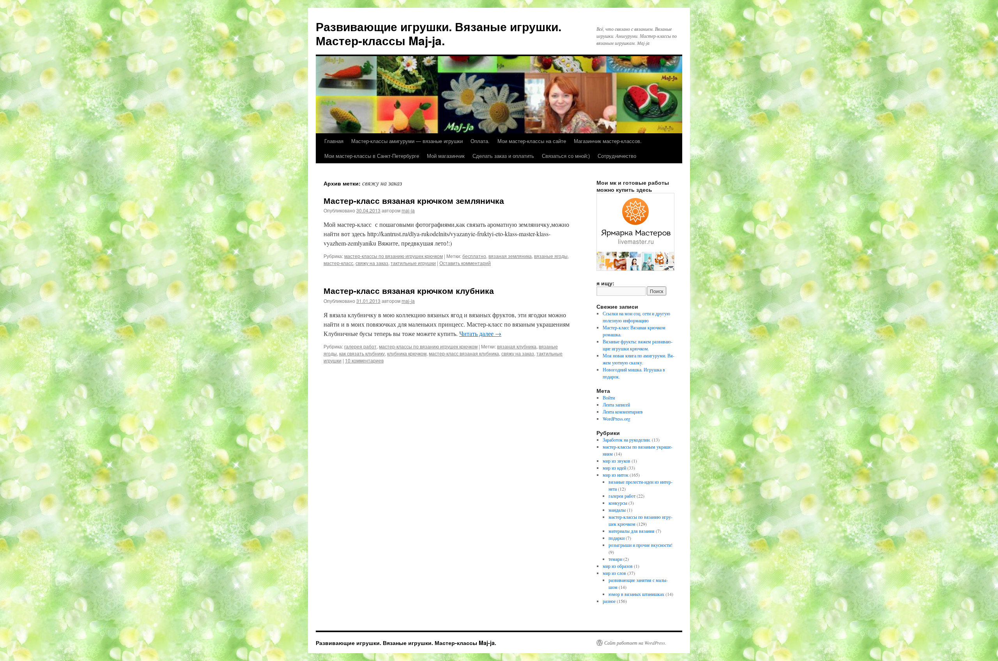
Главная (333, 141)
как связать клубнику (362, 353)
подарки (617, 538)
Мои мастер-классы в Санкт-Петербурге (371, 155)
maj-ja (408, 210)
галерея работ (360, 346)
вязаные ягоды (551, 256)
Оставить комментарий (465, 263)
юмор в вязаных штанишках (636, 594)
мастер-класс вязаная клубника (464, 353)
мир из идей (614, 468)
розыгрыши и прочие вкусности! (640, 545)
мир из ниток (615, 475)
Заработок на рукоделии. (627, 440)
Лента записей (616, 404)
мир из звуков (616, 461)
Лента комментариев (623, 411)
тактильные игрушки (413, 263)
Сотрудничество (617, 155)
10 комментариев (364, 360)
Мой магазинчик (446, 155)
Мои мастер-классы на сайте (531, 141)
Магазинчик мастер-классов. (608, 141)
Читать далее (480, 333)
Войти (609, 397)
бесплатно (474, 256)
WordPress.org (616, 418)
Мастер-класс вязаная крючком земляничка (414, 200)
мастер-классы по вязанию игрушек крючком (393, 256)
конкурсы (618, 503)
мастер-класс (338, 263)
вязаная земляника (510, 256)
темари (615, 559)
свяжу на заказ (372, 263)
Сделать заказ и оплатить (503, 155)
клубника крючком (406, 353)
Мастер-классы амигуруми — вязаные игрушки (407, 141)
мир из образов (618, 566)
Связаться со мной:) (566, 155)
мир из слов (614, 573)
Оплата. (480, 141)
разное (609, 601)
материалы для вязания (632, 531)
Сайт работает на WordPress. (635, 643)
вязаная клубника (516, 346)
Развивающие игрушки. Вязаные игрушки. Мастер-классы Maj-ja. (438, 33)
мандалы (617, 510)
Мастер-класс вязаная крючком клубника (409, 290)
